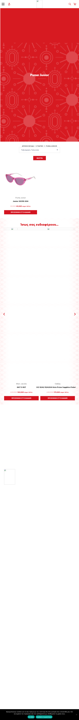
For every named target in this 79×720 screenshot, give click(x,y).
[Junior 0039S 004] (20, 179)
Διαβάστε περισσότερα (44, 717)
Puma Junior (20, 198)
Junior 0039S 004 (20, 201)
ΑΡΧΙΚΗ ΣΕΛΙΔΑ (28, 146)
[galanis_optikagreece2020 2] (39, 4)
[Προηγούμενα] (4, 314)
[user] (9, 4)
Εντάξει (31, 717)
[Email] (11, 521)
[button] (3, 4)
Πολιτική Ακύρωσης (14, 690)
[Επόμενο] (75, 314)
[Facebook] (5, 521)
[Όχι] (76, 715)
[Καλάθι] (74, 4)
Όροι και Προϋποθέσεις (15, 668)
